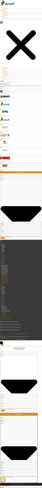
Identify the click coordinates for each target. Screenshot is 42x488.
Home (2, 243)
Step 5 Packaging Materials (6, 74)
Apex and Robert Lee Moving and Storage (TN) (6, 153)
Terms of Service (3, 250)
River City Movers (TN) (3, 107)
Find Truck (4, 69)
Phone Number (2, 470)
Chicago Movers (3, 286)
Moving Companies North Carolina (5, 271)
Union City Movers (3, 287)
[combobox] (21, 89)
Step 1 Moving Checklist (5, 11)
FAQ (3, 79)
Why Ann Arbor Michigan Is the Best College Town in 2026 (10, 324)
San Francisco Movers (3, 301)
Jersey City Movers (3, 297)
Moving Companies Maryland (4, 268)
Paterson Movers (3, 290)
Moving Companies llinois (4, 267)
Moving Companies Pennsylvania (4, 272)
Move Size (2, 356)
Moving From (2, 175)
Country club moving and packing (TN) (5, 138)
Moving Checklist (3, 245)
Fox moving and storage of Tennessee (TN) (6, 161)
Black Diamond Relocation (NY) (4, 316)
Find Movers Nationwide (5, 67)
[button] (21, 43)
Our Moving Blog (3, 259)
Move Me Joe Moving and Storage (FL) (5, 310)
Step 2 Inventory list (5, 12)
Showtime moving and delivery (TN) (5, 130)
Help (1, 16)
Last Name (2, 228)
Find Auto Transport (5, 68)
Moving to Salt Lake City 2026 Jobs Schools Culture (9, 321)
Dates (1, 395)
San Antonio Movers (3, 302)
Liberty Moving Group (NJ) (4, 307)
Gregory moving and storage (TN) (5, 115)
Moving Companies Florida (4, 266)
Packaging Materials (3, 247)
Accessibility (2, 252)
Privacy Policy (2, 251)
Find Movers (2, 7)
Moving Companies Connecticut (4, 265)
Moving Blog (2, 20)
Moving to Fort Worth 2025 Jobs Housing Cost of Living (10, 329)
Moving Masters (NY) (3, 308)
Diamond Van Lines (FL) (4, 317)
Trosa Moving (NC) (3, 306)
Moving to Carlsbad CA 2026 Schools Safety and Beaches (10, 327)
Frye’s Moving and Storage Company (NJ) (5, 311)
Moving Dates (2, 223)
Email (1, 233)
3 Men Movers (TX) (3, 312)
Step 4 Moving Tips (5, 73)
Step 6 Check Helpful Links (6, 15)
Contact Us (4, 18)
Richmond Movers (3, 291)
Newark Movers (3, 288)
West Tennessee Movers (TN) (4, 169)
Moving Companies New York (4, 270)
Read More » (1, 323)
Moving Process (3, 10)
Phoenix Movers (3, 292)
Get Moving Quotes (5, 17)
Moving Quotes (3, 246)
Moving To (2, 177)
